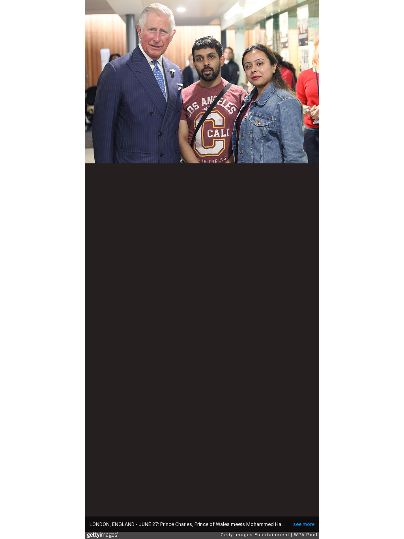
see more (303, 524)
